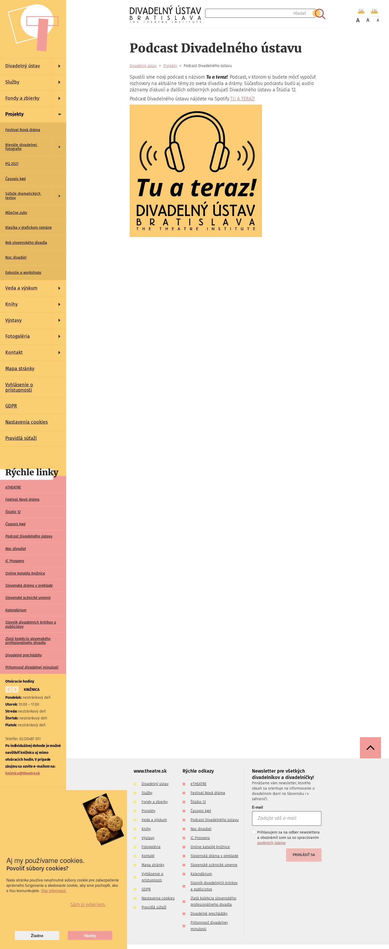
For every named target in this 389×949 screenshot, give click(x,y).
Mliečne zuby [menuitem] (16, 213)
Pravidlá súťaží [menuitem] (21, 438)
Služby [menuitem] (147, 793)
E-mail (257, 807)
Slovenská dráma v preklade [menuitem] (29, 585)
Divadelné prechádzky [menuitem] (23, 655)
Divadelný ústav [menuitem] (155, 784)
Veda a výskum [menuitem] (154, 820)
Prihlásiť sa (304, 855)
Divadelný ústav (143, 66)
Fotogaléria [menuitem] (151, 847)
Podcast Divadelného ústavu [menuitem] (28, 536)
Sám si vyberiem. (88, 904)
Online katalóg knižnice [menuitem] (25, 573)
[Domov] (167, 14)
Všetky (90, 935)
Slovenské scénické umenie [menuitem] (28, 598)
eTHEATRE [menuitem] (13, 487)
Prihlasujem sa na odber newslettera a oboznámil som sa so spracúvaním (288, 837)
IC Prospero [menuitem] (14, 561)
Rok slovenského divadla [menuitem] (26, 242)
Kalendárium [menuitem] (15, 610)
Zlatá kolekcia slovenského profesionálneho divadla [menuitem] (28, 641)
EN (374, 10)
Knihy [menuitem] (146, 829)
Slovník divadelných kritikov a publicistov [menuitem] (30, 624)
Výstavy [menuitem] (148, 838)
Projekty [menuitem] (148, 811)
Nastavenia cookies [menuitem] (26, 422)
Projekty (170, 66)
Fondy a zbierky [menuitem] (155, 802)
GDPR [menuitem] (11, 406)
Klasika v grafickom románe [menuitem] (28, 227)
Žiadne (37, 935)
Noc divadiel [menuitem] (15, 257)
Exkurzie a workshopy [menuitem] (23, 272)
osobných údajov (271, 843)
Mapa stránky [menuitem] (19, 368)
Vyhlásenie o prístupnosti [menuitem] (19, 387)
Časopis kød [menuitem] (15, 179)
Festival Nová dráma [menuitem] (22, 130)
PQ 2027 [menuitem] (12, 164)
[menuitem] (33, 66)
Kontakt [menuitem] (148, 856)
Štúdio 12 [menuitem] (13, 512)
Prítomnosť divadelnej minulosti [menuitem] (31, 667)
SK (361, 10)
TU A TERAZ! (242, 99)
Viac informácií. (54, 890)
